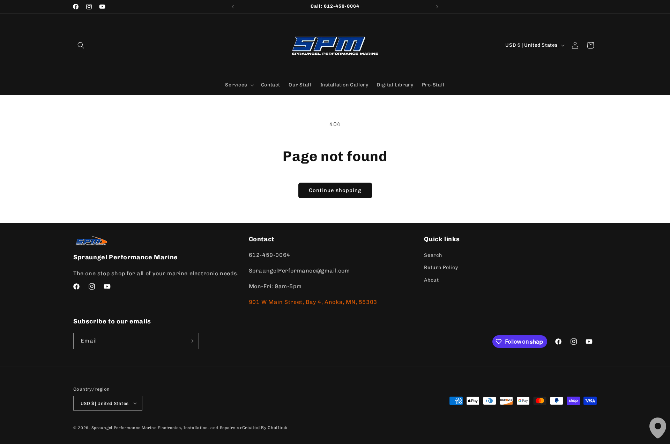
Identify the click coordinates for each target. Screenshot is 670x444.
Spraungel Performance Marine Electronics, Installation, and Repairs (163, 428)
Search (433, 255)
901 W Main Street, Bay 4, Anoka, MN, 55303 (313, 302)
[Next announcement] (437, 6)
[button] (81, 45)
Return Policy (441, 267)
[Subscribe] (191, 341)
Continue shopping (335, 190)
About (431, 280)
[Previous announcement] (232, 6)
